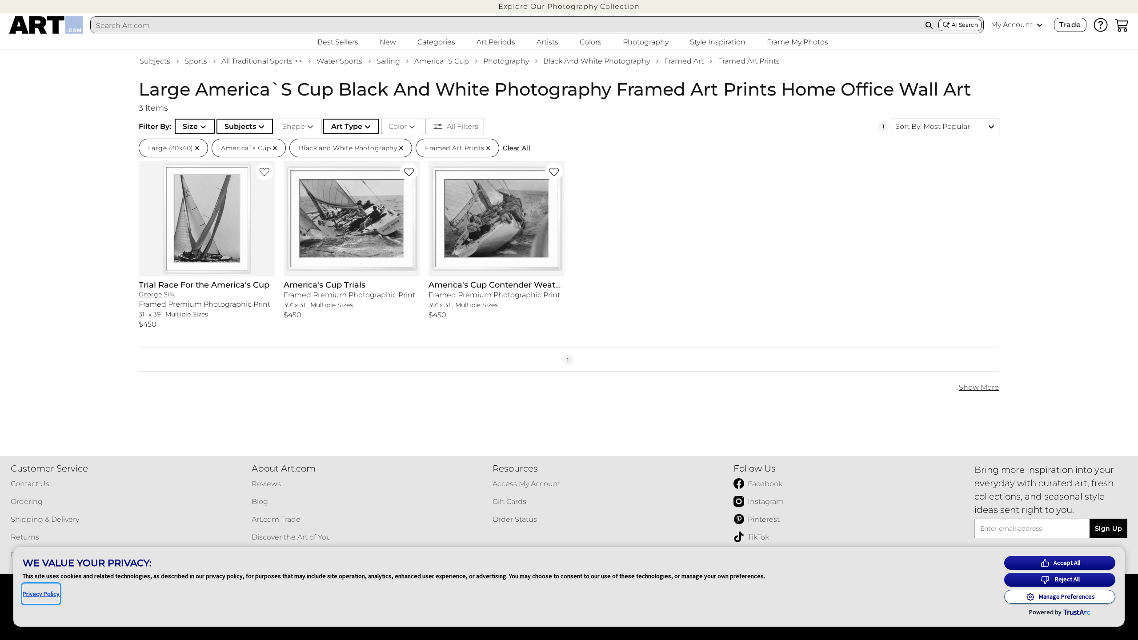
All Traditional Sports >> (261, 61)
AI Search (965, 24)
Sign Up (1108, 528)
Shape (293, 126)
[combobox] (505, 25)
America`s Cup (441, 61)
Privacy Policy (41, 594)
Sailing (388, 61)
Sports (195, 61)
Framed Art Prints (749, 61)
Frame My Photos (797, 42)
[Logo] (46, 25)
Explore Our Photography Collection (569, 6)
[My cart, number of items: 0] (1122, 25)
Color (398, 126)
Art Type (346, 126)
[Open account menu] (1040, 25)
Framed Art (684, 61)
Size (190, 126)
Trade (1070, 24)
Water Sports (339, 61)
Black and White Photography (596, 61)
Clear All (516, 148)
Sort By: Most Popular (932, 126)
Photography (506, 61)
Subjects (155, 61)
